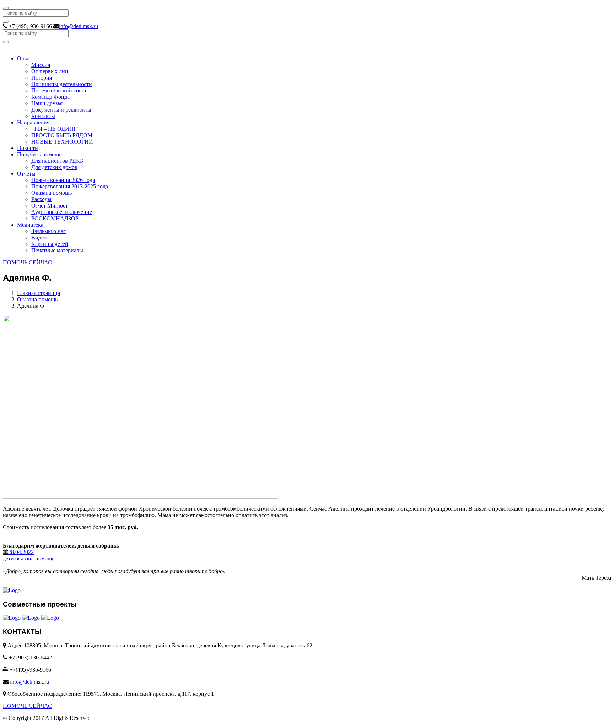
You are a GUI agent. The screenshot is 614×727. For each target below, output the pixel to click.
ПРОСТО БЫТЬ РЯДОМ (61, 135)
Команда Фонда (50, 97)
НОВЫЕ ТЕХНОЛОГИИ (62, 142)
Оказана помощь (51, 193)
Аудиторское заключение (61, 212)
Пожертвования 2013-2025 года (69, 186)
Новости (27, 148)
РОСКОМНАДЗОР (55, 218)
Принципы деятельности (61, 84)
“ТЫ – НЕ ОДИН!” (54, 129)
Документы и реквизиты (61, 110)
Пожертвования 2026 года (63, 180)
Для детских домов (54, 167)
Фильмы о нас (48, 231)
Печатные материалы (57, 250)
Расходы (41, 199)
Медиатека (30, 225)
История (41, 78)
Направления (33, 122)
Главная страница (38, 293)
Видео (39, 238)
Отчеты (26, 174)
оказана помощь (34, 558)
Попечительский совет (59, 90)
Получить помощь (39, 154)
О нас (24, 58)
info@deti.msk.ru (78, 26)
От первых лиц (49, 71)
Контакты (43, 116)
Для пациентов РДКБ (57, 161)
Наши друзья (47, 103)
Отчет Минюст (49, 206)
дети (8, 558)
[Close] (6, 8)
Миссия (40, 65)
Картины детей (49, 244)
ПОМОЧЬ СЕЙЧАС (27, 262)
